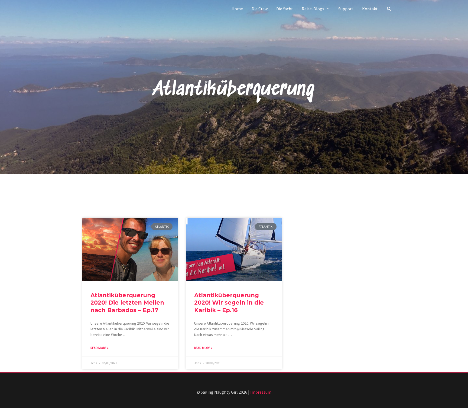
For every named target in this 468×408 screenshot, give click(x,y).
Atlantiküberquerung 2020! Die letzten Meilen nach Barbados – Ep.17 (127, 303)
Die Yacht (284, 8)
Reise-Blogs (313, 8)
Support (345, 8)
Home (237, 8)
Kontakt (370, 8)
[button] (389, 9)
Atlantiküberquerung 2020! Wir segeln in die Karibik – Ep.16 (229, 303)
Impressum (260, 392)
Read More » (99, 348)
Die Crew (260, 8)
